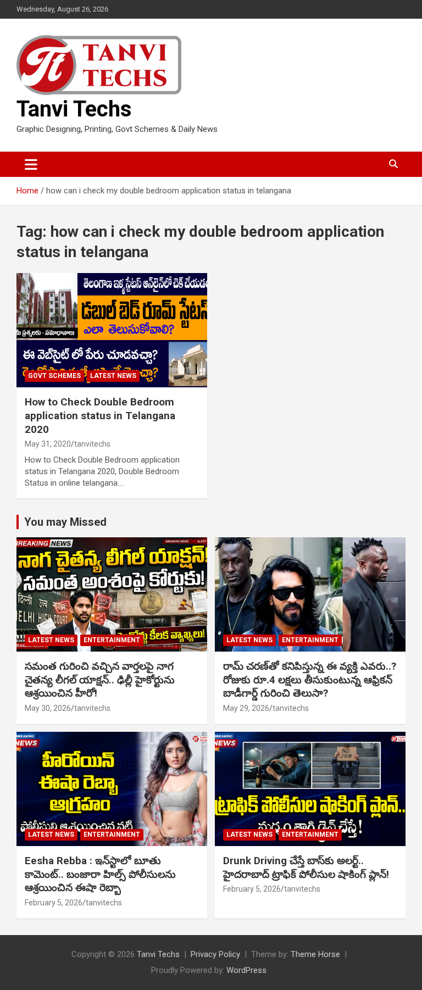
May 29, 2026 (246, 708)
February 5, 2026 (53, 902)
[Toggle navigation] (31, 164)
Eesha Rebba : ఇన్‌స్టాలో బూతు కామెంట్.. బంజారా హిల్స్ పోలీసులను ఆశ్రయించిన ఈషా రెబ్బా (100, 874)
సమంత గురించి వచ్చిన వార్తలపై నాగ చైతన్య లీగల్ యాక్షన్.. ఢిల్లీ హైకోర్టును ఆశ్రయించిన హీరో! (100, 679)
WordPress (246, 970)
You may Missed (65, 522)
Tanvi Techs (74, 109)
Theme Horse (315, 954)
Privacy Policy (215, 954)
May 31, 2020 (48, 444)
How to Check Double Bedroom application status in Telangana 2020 (100, 415)
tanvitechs (92, 444)
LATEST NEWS (113, 376)
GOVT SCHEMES (54, 376)
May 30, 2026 (48, 708)
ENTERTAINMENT (112, 640)
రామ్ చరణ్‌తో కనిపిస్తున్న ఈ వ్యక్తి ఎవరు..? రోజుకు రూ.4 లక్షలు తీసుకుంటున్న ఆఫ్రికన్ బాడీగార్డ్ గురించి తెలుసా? (309, 679)
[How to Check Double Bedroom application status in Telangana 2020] (112, 329)
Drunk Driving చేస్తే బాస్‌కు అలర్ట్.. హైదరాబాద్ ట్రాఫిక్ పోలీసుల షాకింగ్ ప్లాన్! (306, 867)
